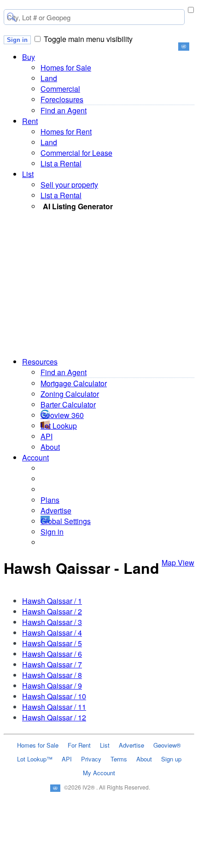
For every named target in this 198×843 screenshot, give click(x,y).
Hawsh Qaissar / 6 (52, 653)
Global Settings (66, 521)
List (28, 174)
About (50, 447)
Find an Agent (64, 110)
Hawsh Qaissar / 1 (52, 600)
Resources (40, 361)
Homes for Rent (66, 131)
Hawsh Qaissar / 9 (52, 685)
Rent (30, 121)
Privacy (91, 759)
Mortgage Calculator (74, 383)
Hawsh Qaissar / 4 (52, 632)
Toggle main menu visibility (88, 39)
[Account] (179, 838)
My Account (99, 772)
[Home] (19, 838)
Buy (28, 57)
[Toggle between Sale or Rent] (190, 10)
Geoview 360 (62, 415)
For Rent (79, 745)
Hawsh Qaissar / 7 (52, 664)
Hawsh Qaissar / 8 (52, 675)
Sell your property (69, 184)
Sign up (171, 759)
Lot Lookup (59, 425)
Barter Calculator (68, 404)
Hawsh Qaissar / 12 (54, 717)
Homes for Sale (66, 67)
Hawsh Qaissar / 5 (52, 643)
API (46, 436)
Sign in (17, 39)
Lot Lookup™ (34, 759)
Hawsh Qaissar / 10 (54, 696)
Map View (178, 562)
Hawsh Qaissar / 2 (52, 611)
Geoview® (167, 745)
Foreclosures (62, 99)
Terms (119, 759)
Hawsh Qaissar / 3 (52, 622)
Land (49, 78)
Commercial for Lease (76, 152)
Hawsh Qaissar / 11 (54, 707)
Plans (50, 500)
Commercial (60, 88)
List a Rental (61, 163)
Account (35, 457)
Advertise (56, 510)
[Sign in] (139, 838)
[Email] (59, 838)
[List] (99, 838)
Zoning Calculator (70, 394)
